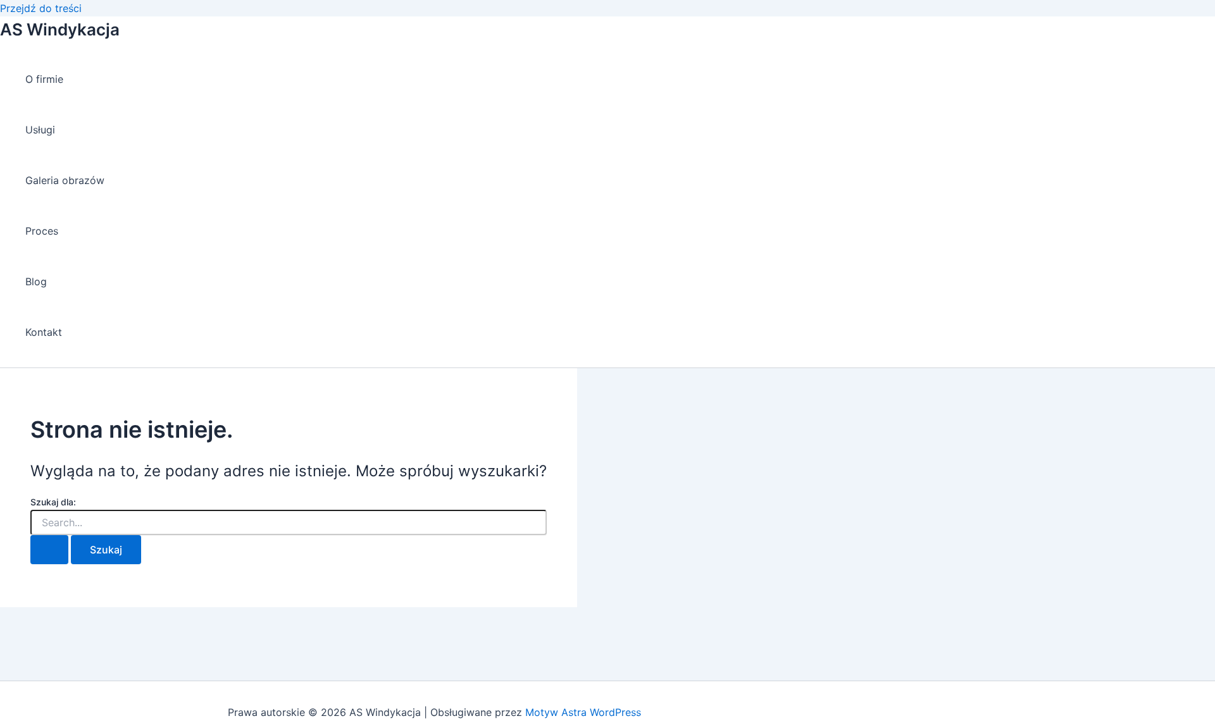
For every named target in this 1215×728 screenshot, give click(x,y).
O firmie (44, 79)
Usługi (40, 129)
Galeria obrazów (64, 180)
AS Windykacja (60, 29)
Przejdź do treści (41, 8)
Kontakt (43, 332)
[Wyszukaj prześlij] (49, 549)
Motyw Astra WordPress (583, 712)
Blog (36, 281)
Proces (41, 231)
